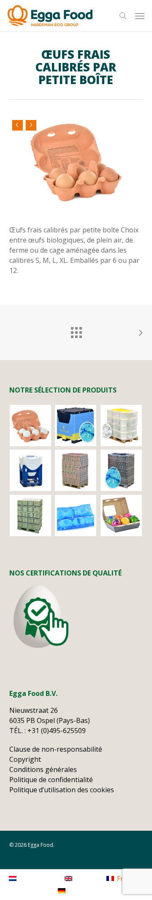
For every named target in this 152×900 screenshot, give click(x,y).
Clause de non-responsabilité (55, 749)
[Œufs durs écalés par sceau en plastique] (121, 425)
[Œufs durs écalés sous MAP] (75, 515)
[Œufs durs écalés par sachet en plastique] (121, 470)
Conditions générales (43, 769)
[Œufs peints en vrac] (75, 470)
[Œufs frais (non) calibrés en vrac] (30, 515)
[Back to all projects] (76, 330)
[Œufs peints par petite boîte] (121, 515)
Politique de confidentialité (51, 779)
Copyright (25, 759)
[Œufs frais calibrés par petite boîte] (30, 425)
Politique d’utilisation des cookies (61, 789)
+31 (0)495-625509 (57, 730)
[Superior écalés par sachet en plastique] (75, 425)
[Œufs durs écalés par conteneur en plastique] (30, 470)
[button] (139, 15)
